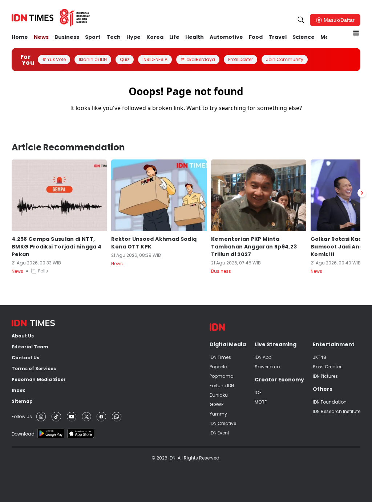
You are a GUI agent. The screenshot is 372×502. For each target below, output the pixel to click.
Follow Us (22, 416)
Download (23, 434)
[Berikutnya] (361, 193)
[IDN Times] (51, 18)
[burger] (356, 33)
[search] (301, 20)
